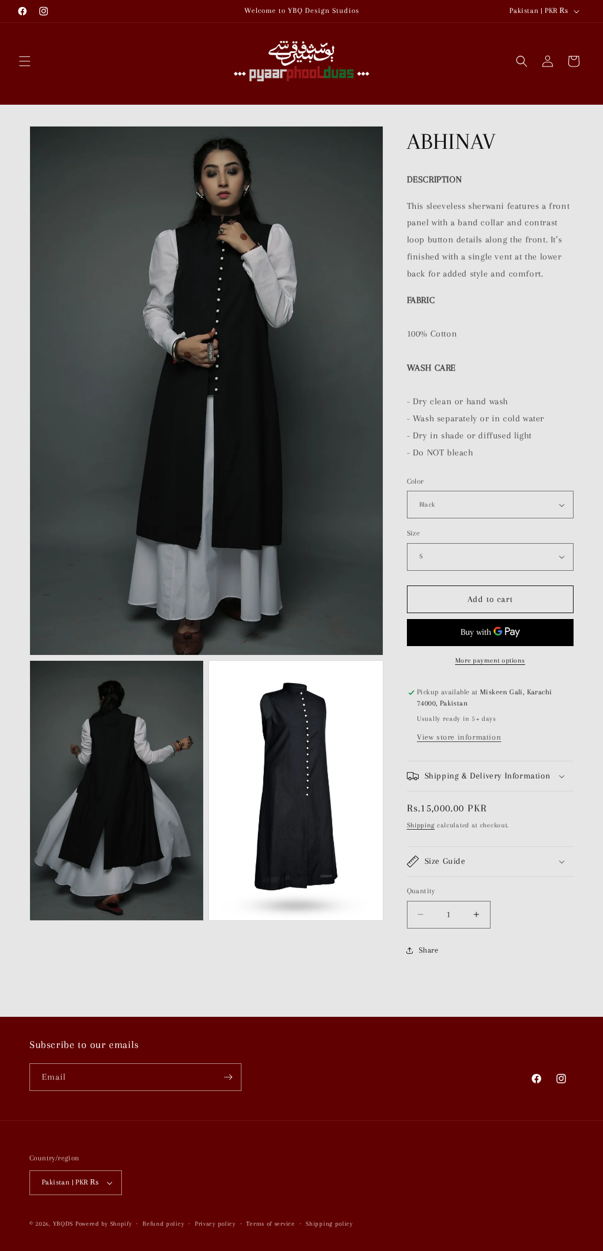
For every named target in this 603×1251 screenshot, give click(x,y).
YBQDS (63, 1223)
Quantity (421, 891)
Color (415, 481)
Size (413, 533)
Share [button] (429, 950)
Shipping (421, 825)
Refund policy (163, 1223)
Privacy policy (215, 1223)
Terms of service (270, 1223)
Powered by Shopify (103, 1223)
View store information (459, 737)
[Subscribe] (228, 1077)
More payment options (490, 660)
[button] (25, 61)
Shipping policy (329, 1223)
